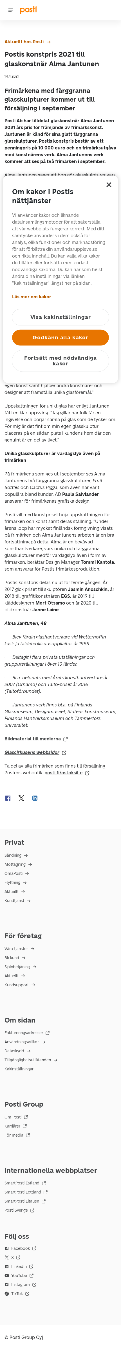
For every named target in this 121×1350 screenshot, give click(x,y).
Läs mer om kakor (31, 296)
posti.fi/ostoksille (63, 772)
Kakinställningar (19, 1069)
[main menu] (11, 10)
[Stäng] (109, 184)
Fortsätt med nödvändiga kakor (60, 360)
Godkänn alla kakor (60, 337)
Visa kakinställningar (60, 317)
